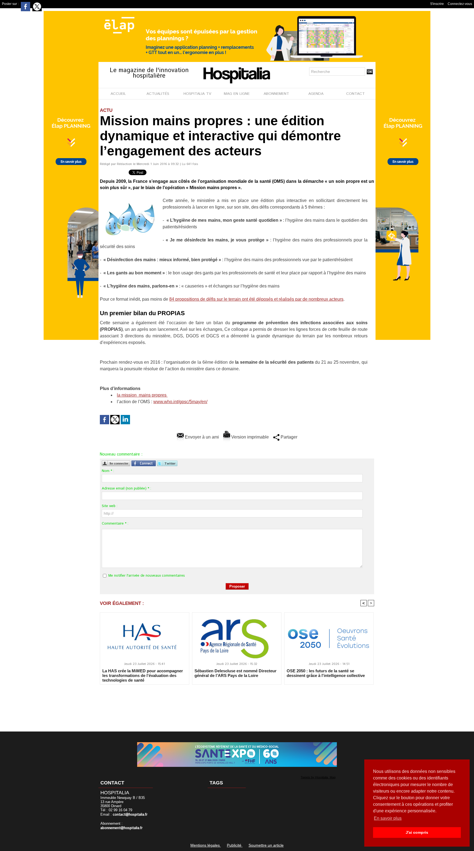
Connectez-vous (460, 4)
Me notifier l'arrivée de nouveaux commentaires (146, 575)
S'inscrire (437, 4)
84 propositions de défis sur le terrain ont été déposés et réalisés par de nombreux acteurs (256, 299)
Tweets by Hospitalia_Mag (318, 777)
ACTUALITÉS (157, 93)
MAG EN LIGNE (237, 93)
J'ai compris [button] (417, 832)
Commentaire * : (115, 523)
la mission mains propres (142, 395)
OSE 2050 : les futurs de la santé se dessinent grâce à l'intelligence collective (326, 673)
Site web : (109, 506)
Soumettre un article (266, 845)
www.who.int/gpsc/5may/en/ (180, 401)
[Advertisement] (237, 704)
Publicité (234, 845)
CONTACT (355, 93)
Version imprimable (249, 437)
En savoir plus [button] (388, 818)
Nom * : (108, 471)
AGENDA (315, 93)
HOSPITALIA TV (197, 93)
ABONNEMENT (276, 93)
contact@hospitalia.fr (130, 814)
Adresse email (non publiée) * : (126, 488)
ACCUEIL (118, 93)
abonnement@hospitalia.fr (121, 828)
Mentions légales (205, 845)
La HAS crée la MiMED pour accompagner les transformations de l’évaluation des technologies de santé (142, 675)
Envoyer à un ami (201, 437)
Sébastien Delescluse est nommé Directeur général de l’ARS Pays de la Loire (235, 673)
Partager (288, 437)
